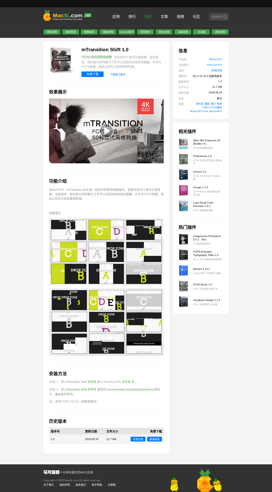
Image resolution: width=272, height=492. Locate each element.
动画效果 (183, 31)
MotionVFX (215, 59)
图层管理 (71, 31)
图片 (213, 103)
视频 (180, 17)
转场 (219, 103)
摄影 (207, 103)
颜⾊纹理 (164, 31)
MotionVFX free (199, 111)
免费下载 (92, 74)
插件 (148, 17)
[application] (106, 131)
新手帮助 (97, 484)
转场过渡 (217, 70)
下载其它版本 (117, 74)
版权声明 (65, 484)
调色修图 (220, 31)
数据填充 (89, 31)
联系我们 (81, 484)
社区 (196, 17)
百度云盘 (138, 439)
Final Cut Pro (214, 64)
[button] (106, 131)
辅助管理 (108, 31)
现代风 (200, 103)
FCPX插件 (216, 107)
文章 (164, 17)
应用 (116, 17)
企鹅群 (112, 484)
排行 (132, 17)
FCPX (205, 107)
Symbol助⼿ (127, 31)
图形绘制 (52, 31)
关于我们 (48, 484)
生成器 (201, 31)
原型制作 (145, 31)
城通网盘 (154, 439)
